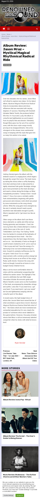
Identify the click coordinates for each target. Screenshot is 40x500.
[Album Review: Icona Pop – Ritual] (20, 384)
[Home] (4, 28)
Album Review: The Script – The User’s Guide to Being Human (19, 437)
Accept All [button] (20, 495)
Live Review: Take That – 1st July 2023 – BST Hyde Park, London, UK (11, 356)
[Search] (37, 29)
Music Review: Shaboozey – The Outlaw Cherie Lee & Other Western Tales (19, 476)
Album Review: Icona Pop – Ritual (17, 400)
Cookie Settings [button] (8, 495)
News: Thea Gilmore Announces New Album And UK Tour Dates (29, 356)
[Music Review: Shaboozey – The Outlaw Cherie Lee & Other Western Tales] (20, 459)
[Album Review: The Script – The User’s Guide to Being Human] (20, 420)
